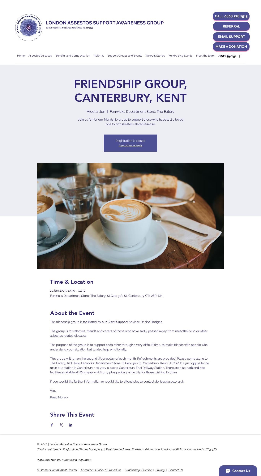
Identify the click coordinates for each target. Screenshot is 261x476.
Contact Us (176, 470)
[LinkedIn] (228, 56)
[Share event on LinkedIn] (70, 425)
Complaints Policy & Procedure (100, 470)
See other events (130, 145)
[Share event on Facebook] (52, 425)
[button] (231, 16)
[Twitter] (223, 56)
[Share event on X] (61, 425)
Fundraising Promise (138, 470)
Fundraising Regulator (76, 459)
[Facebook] (240, 56)
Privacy (160, 470)
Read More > (59, 397)
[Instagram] (234, 56)
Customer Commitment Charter (57, 470)
